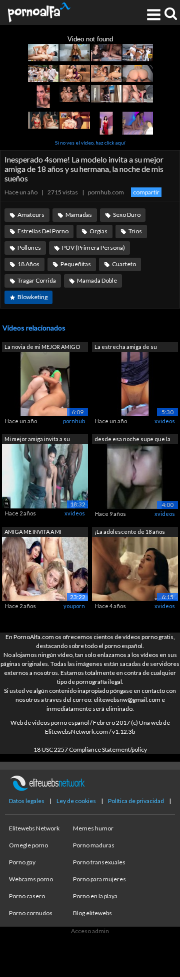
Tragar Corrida (37, 280)
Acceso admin (90, 931)
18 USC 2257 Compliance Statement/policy (90, 749)
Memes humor (93, 828)
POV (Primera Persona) (93, 247)
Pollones (29, 247)
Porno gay (22, 862)
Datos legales (26, 801)
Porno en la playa (95, 896)
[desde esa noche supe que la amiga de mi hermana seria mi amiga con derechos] (135, 476)
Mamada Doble (97, 280)
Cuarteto (124, 264)
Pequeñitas (75, 264)
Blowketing (33, 297)
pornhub (74, 421)
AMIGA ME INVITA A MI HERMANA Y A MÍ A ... (33, 532)
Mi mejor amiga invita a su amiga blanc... (37, 440)
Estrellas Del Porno (43, 231)
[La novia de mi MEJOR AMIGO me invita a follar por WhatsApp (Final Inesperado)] (45, 383)
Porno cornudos (30, 913)
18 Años (29, 264)
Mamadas (79, 214)
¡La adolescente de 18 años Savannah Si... (129, 532)
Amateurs (31, 214)
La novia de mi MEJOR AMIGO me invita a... (42, 347)
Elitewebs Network (34, 828)
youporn (74, 606)
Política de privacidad (136, 801)
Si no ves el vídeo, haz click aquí (90, 143)
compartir (146, 192)
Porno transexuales (99, 862)
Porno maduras (93, 845)
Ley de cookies (76, 801)
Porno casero (27, 896)
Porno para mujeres (99, 879)
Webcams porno (31, 879)
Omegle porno (28, 845)
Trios (135, 231)
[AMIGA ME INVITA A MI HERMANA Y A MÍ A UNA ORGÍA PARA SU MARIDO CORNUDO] (45, 568)
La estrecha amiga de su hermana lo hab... (125, 347)
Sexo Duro (126, 214)
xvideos (164, 421)
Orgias (99, 231)
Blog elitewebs (92, 913)
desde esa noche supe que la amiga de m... (132, 440)
